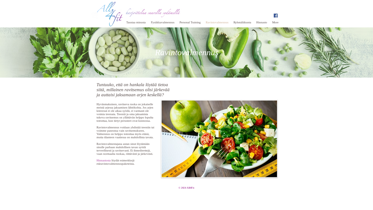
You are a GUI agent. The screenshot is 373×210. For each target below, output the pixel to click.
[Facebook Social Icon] (276, 16)
